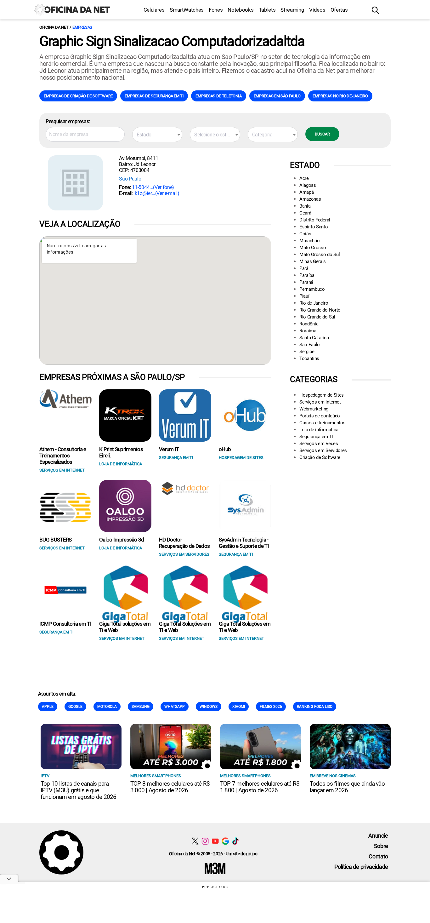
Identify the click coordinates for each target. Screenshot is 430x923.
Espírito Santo (313, 227)
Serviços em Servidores (323, 450)
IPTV (45, 775)
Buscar (322, 134)
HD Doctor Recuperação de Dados (184, 542)
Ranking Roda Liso (314, 706)
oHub (225, 449)
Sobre (381, 846)
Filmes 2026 (271, 706)
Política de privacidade (361, 866)
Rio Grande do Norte (319, 310)
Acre (304, 178)
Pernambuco (312, 289)
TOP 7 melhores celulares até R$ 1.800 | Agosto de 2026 (259, 787)
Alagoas (307, 185)
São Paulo (130, 179)
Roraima (307, 331)
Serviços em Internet (320, 402)
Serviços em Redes (318, 443)
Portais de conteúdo (319, 416)
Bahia (304, 206)
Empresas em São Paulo (277, 96)
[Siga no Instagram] (205, 841)
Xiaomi (238, 706)
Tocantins (309, 358)
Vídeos (317, 10)
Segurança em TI (316, 436)
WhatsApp (174, 706)
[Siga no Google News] (225, 841)
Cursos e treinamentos (322, 423)
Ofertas (339, 10)
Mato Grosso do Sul (319, 254)
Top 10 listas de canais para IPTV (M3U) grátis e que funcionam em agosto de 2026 (78, 790)
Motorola (107, 706)
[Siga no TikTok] (235, 841)
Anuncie (378, 835)
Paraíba (306, 275)
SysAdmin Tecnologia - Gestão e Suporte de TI (244, 542)
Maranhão (309, 241)
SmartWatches (187, 10)
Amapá (306, 192)
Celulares (154, 10)
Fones (216, 10)
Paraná (306, 282)
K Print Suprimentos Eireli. (121, 452)
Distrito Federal (314, 220)
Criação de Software (319, 457)
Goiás (305, 234)
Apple (48, 706)
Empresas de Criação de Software (78, 96)
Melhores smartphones (155, 775)
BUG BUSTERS (55, 539)
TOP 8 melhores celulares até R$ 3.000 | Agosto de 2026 (170, 787)
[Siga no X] (195, 841)
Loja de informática (318, 430)
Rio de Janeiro (313, 303)
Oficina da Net (53, 27)
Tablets (267, 10)
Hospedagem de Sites (321, 395)
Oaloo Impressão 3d (121, 539)
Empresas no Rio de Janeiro (340, 96)
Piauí (304, 296)
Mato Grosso (312, 247)
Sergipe (306, 351)
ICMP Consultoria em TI (65, 624)
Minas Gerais (312, 261)
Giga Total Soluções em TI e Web (185, 627)
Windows (209, 706)
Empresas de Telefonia (218, 96)
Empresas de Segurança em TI (154, 96)
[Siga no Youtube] (215, 841)
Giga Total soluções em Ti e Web (124, 627)
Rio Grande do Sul (317, 317)
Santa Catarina (314, 338)
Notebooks (240, 10)
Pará (303, 268)
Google (75, 706)
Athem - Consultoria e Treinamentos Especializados (62, 455)
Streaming (292, 10)
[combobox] (157, 134)
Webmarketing (313, 409)
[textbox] (157, 134)
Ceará (305, 213)
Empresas (82, 27)
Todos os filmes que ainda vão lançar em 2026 (347, 787)
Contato (378, 856)
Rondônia (308, 324)
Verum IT (169, 449)
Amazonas (310, 199)
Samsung (141, 706)
